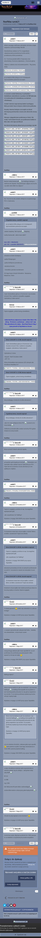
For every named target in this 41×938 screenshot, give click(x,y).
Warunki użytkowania (6, 930)
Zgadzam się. (21, 935)
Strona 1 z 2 (20, 34)
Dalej (32, 33)
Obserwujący (19, 891)
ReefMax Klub (32, 24)
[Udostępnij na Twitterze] (4, 905)
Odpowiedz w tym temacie (20, 29)
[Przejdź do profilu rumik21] (7, 38)
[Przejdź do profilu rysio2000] (8, 212)
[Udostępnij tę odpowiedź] (35, 41)
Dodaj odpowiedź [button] (12, 884)
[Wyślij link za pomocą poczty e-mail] (11, 905)
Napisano (16, 41)
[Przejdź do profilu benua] (7, 304)
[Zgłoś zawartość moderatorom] (33, 41)
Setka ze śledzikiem (30, 244)
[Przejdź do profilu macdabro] (8, 174)
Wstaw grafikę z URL (26, 878)
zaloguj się (31, 864)
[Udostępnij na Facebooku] (7, 905)
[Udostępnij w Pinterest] (14, 905)
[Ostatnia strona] (36, 34)
